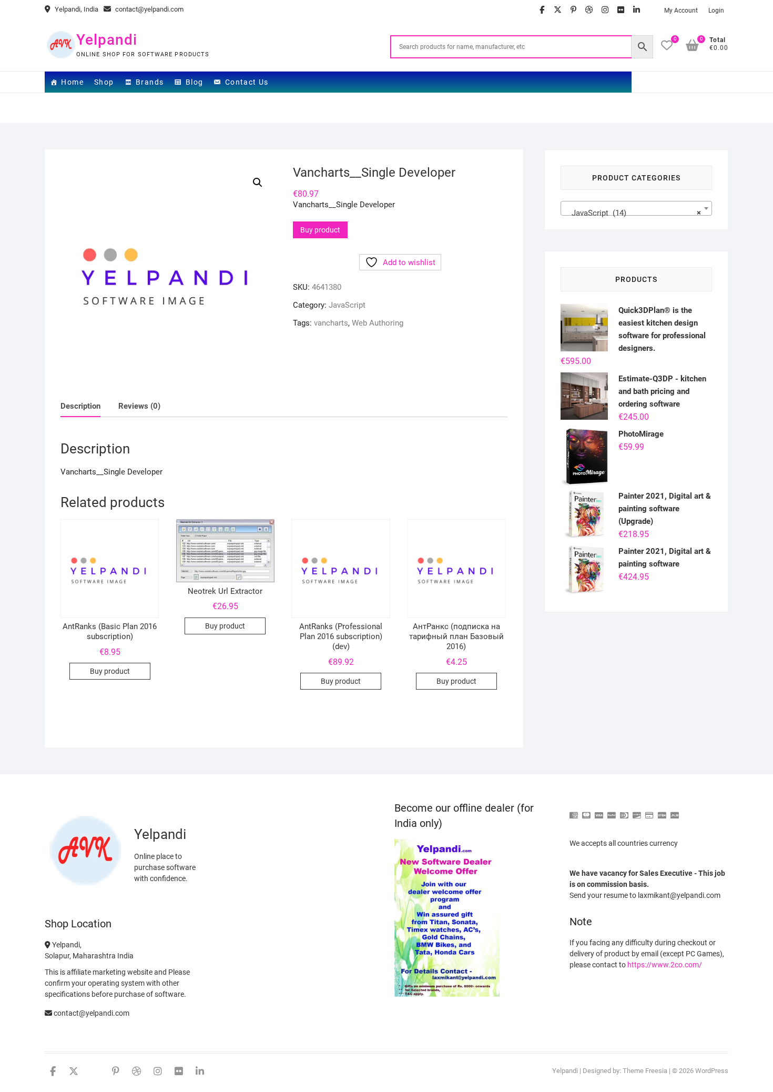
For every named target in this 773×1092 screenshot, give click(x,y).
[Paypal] (611, 810)
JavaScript (347, 305)
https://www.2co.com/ (664, 964)
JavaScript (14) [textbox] (633, 213)
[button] (257, 182)
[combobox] (636, 208)
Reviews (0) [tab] (139, 406)
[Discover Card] (637, 810)
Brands (150, 82)
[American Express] (573, 810)
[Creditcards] (649, 810)
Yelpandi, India (75, 9)
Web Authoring (377, 323)
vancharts (331, 323)
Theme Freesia (645, 1071)
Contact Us (247, 82)
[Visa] (599, 810)
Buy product (320, 230)
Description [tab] (80, 406)
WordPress (711, 1071)
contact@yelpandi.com (149, 9)
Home (72, 82)
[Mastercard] (586, 810)
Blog (195, 82)
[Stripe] (662, 810)
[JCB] (674, 810)
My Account (681, 10)
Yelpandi (106, 39)
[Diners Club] (624, 810)
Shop (104, 82)
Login (716, 10)
